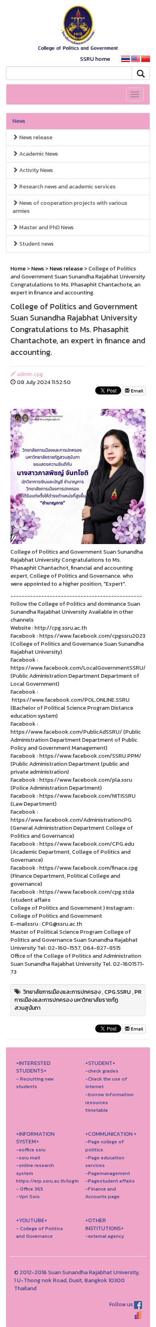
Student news (36, 244)
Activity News (35, 170)
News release (35, 137)
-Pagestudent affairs (110, 1181)
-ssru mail (28, 1157)
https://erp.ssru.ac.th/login (47, 1181)
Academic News (38, 154)
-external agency (104, 1236)
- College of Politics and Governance (39, 1232)
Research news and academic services (67, 186)
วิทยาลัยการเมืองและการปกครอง (62, 992)
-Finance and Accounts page (102, 1193)
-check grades (101, 1071)
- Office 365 (29, 1189)
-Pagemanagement (107, 1173)
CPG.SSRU (117, 992)
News (18, 121)
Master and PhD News (46, 227)
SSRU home (95, 59)
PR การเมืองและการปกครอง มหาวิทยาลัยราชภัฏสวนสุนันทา (78, 1000)
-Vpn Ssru (28, 1196)
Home (18, 268)
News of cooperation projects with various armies (69, 207)
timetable (96, 1110)
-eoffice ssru (31, 1149)
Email (136, 390)
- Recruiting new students (35, 1083)
